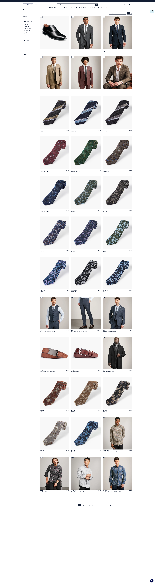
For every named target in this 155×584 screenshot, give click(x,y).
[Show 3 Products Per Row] (128, 13)
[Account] (127, 4)
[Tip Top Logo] (28, 5)
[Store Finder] (129, 4)
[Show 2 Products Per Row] (131, 13)
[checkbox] (30, 24)
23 (92, 505)
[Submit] (96, 5)
